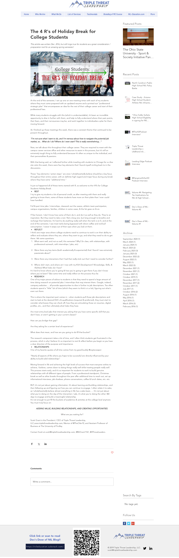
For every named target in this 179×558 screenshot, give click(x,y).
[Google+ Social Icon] (133, 523)
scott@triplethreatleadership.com (122, 550)
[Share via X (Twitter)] (38, 444)
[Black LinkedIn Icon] (151, 548)
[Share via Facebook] (31, 444)
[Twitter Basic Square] (128, 523)
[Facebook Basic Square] (124, 523)
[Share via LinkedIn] (45, 444)
